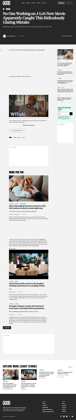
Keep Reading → (12, 248)
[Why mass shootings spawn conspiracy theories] (65, 373)
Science (33, 3)
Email (60, 111)
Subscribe (61, 2)
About (44, 403)
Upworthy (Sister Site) (48, 411)
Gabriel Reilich (12, 36)
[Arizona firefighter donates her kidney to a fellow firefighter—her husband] (65, 97)
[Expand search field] (67, 3)
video (23, 137)
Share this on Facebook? (29, 125)
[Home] (3, 9)
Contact (45, 405)
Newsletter (45, 407)
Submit (71, 114)
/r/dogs (24, 241)
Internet (60, 78)
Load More (7, 327)
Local (59, 95)
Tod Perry (11, 214)
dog (24, 220)
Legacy (8, 9)
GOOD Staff (16, 214)
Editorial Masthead (47, 409)
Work (59, 61)
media (19, 137)
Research (60, 69)
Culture (44, 3)
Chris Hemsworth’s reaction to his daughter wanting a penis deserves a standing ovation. (27, 284)
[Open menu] (71, 3)
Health (38, 3)
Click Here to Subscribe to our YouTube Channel (33, 50)
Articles (11, 203)
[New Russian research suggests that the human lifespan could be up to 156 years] (65, 71)
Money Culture (61, 87)
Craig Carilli (12, 314)
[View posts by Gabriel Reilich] (4, 36)
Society (28, 3)
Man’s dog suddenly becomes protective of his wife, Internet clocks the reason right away (27, 207)
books (14, 137)
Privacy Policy (66, 117)
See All (70, 367)
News (23, 3)
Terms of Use (60, 117)
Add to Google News (67, 36)
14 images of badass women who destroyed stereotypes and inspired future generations (26, 307)
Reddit (41, 239)
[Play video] (28, 106)
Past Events (23, 203)
